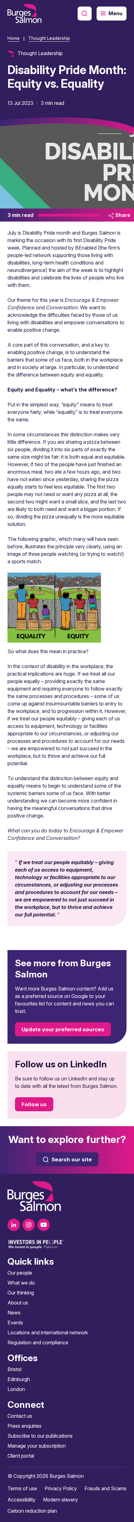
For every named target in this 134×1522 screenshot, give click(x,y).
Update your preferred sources (63, 1029)
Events (15, 1322)
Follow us (34, 1104)
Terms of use (22, 1488)
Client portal (20, 1456)
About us (17, 1303)
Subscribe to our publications (40, 1436)
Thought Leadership (49, 38)
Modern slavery (60, 1499)
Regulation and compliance (37, 1342)
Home (13, 38)
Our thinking (20, 1293)
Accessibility (21, 1499)
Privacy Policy (61, 1488)
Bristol (14, 1369)
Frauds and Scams (105, 1488)
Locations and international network (47, 1332)
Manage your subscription (36, 1446)
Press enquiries (24, 1426)
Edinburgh (18, 1379)
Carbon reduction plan (32, 1511)
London (16, 1389)
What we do (21, 1283)
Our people (19, 1273)
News (14, 1312)
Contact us (19, 1416)
